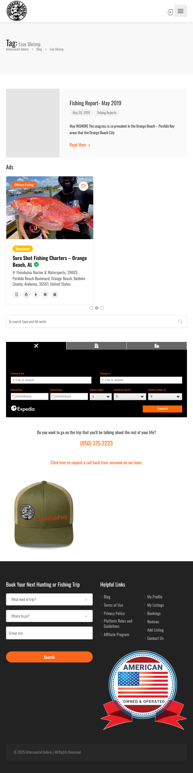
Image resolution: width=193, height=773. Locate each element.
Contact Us (155, 638)
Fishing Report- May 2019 (95, 103)
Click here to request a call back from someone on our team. (96, 462)
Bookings (154, 613)
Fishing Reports (106, 112)
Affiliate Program (116, 634)
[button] (49, 599)
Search (49, 657)
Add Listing (155, 630)
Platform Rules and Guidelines (118, 623)
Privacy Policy (114, 613)
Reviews (153, 622)
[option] (49, 240)
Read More (78, 144)
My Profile (154, 597)
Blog (107, 597)
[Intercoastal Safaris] (16, 11)
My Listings (155, 605)
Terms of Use (113, 605)
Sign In (170, 12)
